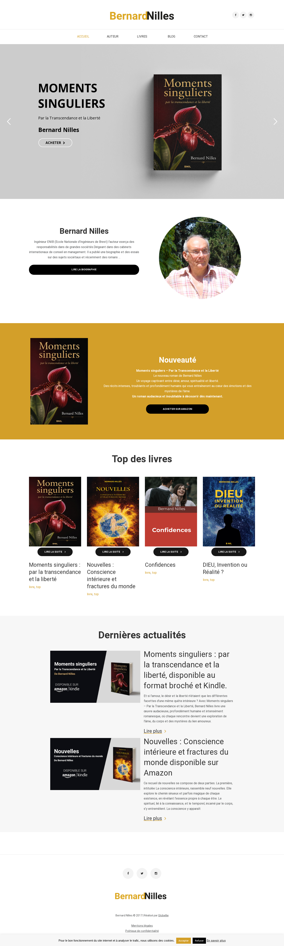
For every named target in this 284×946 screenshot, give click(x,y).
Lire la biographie (84, 269)
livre (32, 587)
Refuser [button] (199, 940)
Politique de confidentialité (142, 930)
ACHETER (53, 142)
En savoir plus (216, 940)
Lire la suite (53, 551)
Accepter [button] (184, 940)
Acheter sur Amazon (177, 409)
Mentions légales (142, 925)
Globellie (163, 915)
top (38, 587)
